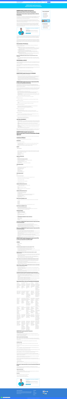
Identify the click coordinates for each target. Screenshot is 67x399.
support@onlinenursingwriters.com (47, 0)
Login (34, 394)
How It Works (35, 393)
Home (34, 391)
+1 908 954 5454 (42, 0)
